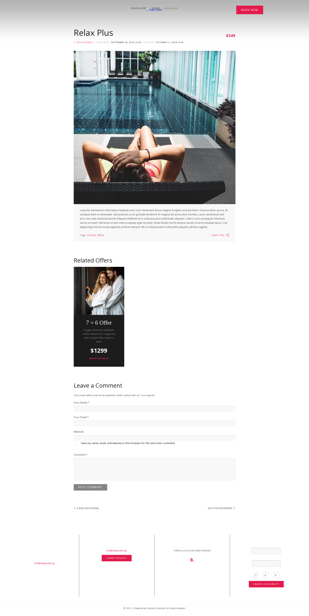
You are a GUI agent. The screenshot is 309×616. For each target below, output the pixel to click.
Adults (265, 569)
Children (276, 569)
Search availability (266, 584)
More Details (99, 358)
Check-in (266, 545)
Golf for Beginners (220, 508)
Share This (218, 235)
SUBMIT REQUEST (116, 557)
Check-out (266, 557)
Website (79, 431)
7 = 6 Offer (99, 322)
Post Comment (90, 487)
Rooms (256, 569)
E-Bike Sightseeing (88, 508)
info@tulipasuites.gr (44, 563)
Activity (91, 235)
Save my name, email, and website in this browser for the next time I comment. (128, 443)
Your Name (81, 402)
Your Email (81, 417)
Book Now (249, 10)
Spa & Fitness (85, 42)
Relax (100, 235)
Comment (81, 454)
